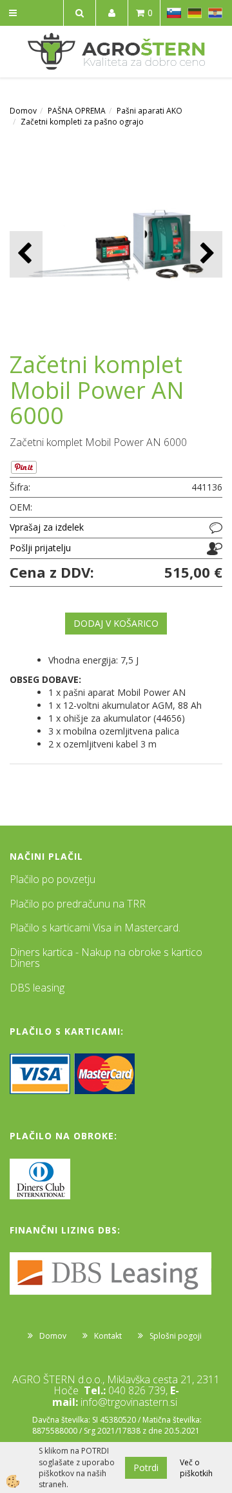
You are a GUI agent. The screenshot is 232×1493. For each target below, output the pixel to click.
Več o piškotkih (196, 1468)
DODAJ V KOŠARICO (116, 623)
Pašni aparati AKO (149, 110)
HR (215, 13)
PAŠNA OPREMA (77, 110)
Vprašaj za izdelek (47, 527)
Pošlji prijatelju (40, 548)
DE (195, 13)
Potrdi (146, 1467)
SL (174, 13)
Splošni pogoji (176, 1335)
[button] (205, 254)
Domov (23, 110)
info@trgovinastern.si (129, 1402)
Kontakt (108, 1335)
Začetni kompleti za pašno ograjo (82, 121)
